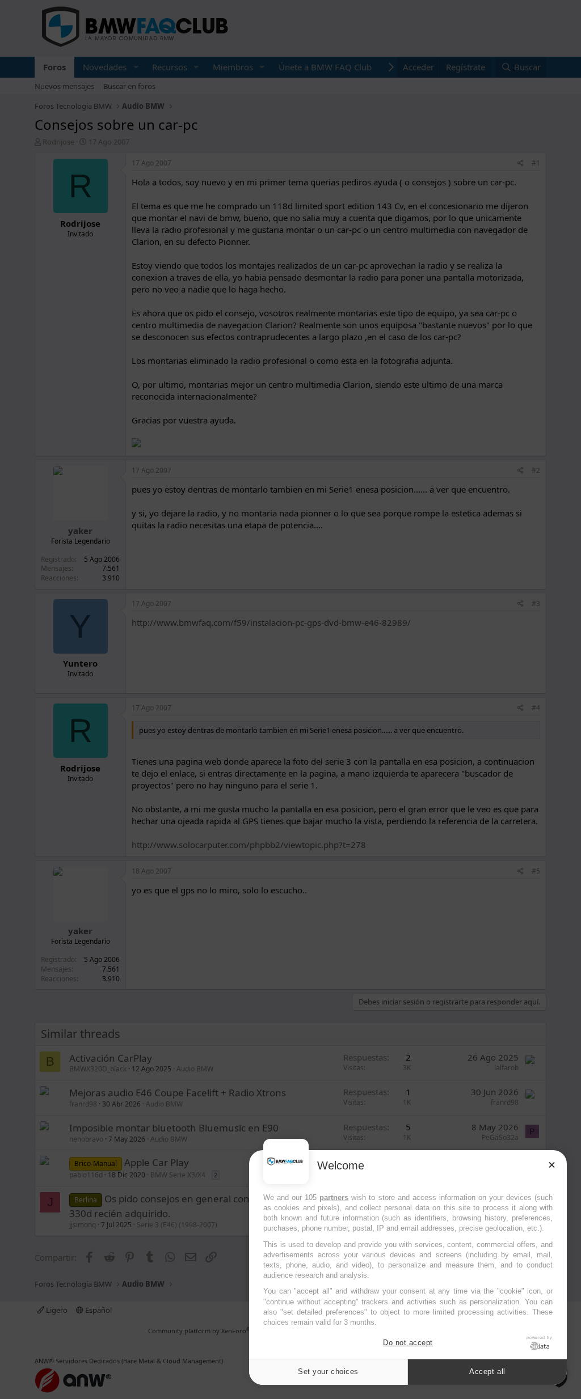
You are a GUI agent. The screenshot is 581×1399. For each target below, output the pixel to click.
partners (333, 1197)
